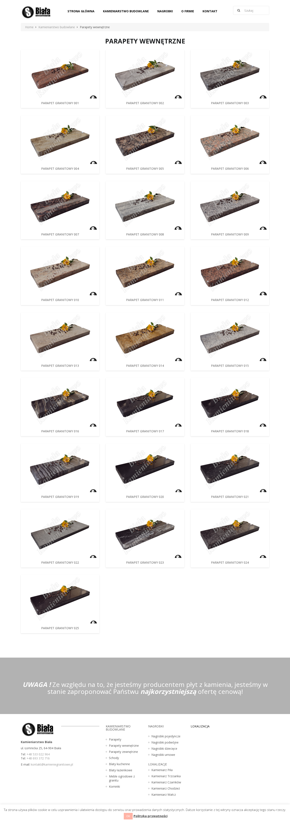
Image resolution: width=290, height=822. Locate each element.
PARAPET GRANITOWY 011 (145, 300)
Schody (114, 758)
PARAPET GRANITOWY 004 (60, 169)
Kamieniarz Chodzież (165, 788)
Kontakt (210, 11)
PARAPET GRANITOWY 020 (145, 497)
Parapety (115, 739)
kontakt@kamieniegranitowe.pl (52, 764)
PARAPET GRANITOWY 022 (60, 562)
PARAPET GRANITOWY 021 (230, 497)
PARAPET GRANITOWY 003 (230, 103)
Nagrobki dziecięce (164, 748)
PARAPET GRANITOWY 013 (60, 366)
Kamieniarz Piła (162, 770)
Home (29, 27)
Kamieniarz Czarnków (166, 782)
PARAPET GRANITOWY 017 (145, 431)
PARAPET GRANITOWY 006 (230, 169)
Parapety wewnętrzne (124, 746)
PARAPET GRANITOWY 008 (145, 234)
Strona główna (81, 11)
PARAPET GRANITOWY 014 (145, 366)
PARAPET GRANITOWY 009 (230, 234)
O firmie (187, 11)
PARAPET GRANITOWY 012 (230, 300)
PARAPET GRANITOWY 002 (145, 103)
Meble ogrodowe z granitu (122, 778)
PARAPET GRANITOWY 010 (60, 300)
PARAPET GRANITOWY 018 (230, 431)
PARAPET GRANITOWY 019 (60, 497)
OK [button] (128, 816)
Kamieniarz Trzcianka (166, 776)
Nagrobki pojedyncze (165, 736)
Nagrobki (165, 11)
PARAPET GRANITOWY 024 (230, 562)
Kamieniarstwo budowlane (126, 11)
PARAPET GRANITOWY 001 (60, 103)
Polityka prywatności (151, 816)
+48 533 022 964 (38, 754)
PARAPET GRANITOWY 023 (145, 562)
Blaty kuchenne (119, 764)
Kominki (114, 786)
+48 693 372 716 (38, 758)
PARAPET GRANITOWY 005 (145, 169)
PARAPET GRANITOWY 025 (60, 628)
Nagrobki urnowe (163, 755)
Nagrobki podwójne (165, 742)
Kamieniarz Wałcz (163, 795)
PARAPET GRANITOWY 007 (60, 234)
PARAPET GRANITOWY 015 (230, 366)
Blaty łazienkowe (120, 770)
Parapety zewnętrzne (123, 752)
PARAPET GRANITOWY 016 (60, 431)
